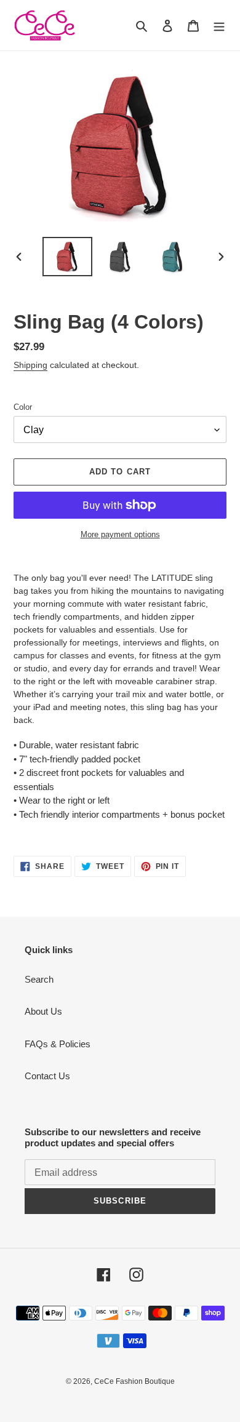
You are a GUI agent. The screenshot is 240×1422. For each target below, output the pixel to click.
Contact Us (47, 1076)
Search (39, 979)
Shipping (30, 365)
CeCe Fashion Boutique (134, 1381)
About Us (43, 1011)
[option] (67, 256)
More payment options (120, 534)
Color (23, 407)
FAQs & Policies (57, 1044)
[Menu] (219, 25)
